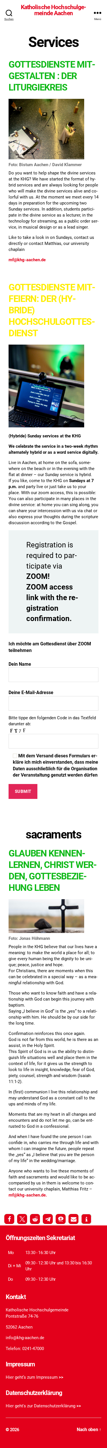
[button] (9, 1219)
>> (61, 1377)
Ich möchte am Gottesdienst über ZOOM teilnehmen (50, 647)
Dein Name (20, 664)
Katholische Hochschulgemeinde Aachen (53, 10)
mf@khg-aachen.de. (28, 1195)
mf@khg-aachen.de (27, 259)
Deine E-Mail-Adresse (31, 692)
